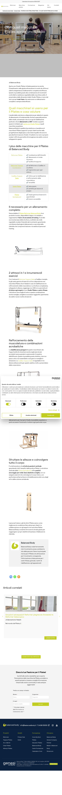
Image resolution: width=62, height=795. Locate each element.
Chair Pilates (7, 745)
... (21, 623)
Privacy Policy (54, 763)
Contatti (56, 5)
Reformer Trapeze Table (26, 279)
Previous (2, 616)
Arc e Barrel (6, 742)
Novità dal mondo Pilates (8, 10)
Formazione (31, 5)
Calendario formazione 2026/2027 (31, 1)
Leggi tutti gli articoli (31, 657)
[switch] (23, 404)
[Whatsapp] (14, 576)
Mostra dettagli (52, 410)
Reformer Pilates (16, 155)
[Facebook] (10, 576)
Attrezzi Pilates (17, 10)
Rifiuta (11, 415)
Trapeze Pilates (7, 740)
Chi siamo (49, 6)
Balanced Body (51, 737)
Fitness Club (21, 737)
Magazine (41, 5)
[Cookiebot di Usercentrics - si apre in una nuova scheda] (53, 378)
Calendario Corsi (37, 751)
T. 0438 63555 (42, 725)
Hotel (19, 740)
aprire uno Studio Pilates (31, 124)
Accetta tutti (50, 415)
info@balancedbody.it (28, 725)
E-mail (15, 701)
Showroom (50, 751)
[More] (18, 576)
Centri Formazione (37, 748)
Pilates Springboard (24, 470)
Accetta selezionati (31, 415)
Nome (15, 694)
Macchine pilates (22, 6)
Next (59, 616)
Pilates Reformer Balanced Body (30, 213)
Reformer (13, 5)
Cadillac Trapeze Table (25, 361)
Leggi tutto (50, 638)
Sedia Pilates (17, 186)
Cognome (35, 694)
